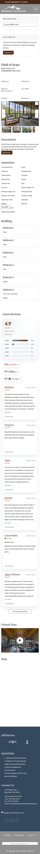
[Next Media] (36, 114)
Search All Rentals (11, 776)
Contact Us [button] (8, 53)
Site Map (8, 835)
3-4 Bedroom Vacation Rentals (15, 761)
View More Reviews (20, 611)
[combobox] (20, 843)
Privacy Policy (19, 835)
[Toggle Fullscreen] (36, 103)
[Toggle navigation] (36, 9)
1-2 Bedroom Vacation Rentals (15, 758)
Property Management (13, 767)
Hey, (4, 207)
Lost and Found (10, 770)
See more (8, 412)
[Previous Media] (3, 114)
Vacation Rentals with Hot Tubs (16, 773)
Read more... (7, 152)
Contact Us (31, 835)
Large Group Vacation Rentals (15, 764)
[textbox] (20, 843)
